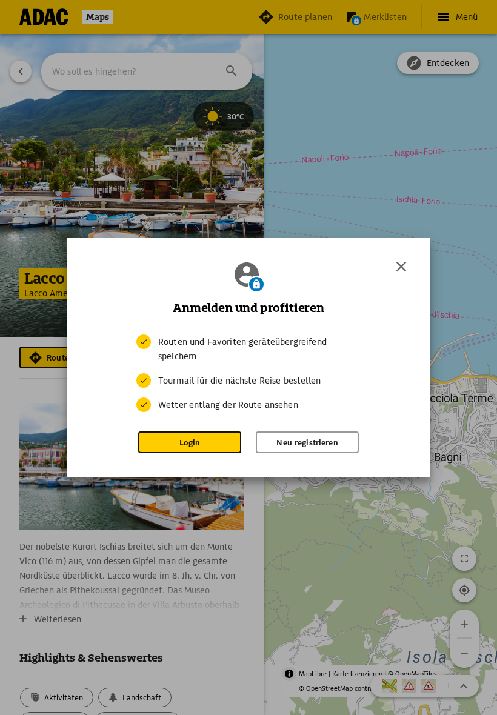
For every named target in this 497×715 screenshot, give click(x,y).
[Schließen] (401, 266)
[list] (248, 373)
